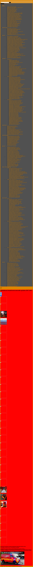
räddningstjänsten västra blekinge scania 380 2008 (16, 258)
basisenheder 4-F (9, 59)
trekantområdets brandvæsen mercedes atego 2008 (16, 110)
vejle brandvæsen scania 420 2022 (12, 143)
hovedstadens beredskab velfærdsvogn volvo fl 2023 (14, 40)
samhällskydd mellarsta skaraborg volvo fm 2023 (15, 90)
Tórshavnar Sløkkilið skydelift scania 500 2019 (15, 248)
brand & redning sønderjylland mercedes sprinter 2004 (16, 108)
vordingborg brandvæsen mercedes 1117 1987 (15, 119)
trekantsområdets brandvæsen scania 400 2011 (13, 280)
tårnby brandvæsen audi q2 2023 (13, 112)
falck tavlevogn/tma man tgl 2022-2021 (12, 126)
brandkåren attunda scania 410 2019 (14, 200)
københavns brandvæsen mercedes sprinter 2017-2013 (16, 180)
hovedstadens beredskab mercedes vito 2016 (13, 152)
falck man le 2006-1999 (12, 204)
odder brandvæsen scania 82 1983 (13, 230)
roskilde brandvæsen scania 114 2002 (12, 140)
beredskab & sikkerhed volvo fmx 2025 (12, 263)
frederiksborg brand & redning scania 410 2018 (15, 70)
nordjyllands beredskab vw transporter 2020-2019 (14, 157)
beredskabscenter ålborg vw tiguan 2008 (12, 165)
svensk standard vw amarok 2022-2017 (12, 26)
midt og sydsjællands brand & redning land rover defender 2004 (16, 44)
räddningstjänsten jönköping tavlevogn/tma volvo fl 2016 (15, 131)
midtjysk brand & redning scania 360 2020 (14, 225)
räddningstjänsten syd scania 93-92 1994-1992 (15, 243)
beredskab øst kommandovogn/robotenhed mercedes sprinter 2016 (16, 55)
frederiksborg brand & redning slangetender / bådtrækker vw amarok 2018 (17, 39)
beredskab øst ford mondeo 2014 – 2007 (12, 163)
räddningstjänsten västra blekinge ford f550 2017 (15, 193)
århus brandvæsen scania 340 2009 (13, 124)
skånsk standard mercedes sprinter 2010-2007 (13, 23)
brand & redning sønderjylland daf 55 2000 (15, 191)
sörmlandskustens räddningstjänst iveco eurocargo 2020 (16, 246)
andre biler (3, 35)
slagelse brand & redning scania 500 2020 (13, 279)
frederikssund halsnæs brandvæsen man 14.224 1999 (16, 73)
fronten (3, 5)
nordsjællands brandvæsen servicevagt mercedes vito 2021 (15, 46)
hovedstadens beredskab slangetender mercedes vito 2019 (15, 41)
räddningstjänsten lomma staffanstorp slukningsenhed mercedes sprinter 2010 (19, 88)
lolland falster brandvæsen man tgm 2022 (14, 222)
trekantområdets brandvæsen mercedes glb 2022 (13, 160)
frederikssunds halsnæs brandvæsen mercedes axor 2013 (16, 71)
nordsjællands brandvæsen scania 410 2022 (13, 273)
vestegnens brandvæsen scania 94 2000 (14, 252)
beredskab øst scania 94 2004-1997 (13, 122)
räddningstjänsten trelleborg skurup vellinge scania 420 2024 (17, 249)
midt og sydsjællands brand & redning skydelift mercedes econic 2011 (18, 226)
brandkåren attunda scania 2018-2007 (14, 61)
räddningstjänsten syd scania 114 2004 (14, 242)
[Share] (16, 295)
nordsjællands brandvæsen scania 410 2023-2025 (15, 94)
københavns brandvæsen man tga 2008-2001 (15, 83)
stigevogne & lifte (4, 197)
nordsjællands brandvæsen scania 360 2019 (15, 228)
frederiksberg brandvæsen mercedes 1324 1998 (15, 69)
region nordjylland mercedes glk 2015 (12, 32)
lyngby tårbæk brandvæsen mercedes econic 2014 (15, 223)
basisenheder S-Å (9, 99)
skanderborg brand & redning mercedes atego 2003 (16, 102)
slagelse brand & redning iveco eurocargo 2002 (15, 236)
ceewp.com (20, 566)
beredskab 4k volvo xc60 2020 (11, 146)
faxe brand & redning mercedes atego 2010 (15, 66)
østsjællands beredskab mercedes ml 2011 (12, 164)
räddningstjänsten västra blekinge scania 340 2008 (16, 121)
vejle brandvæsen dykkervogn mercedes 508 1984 (16, 192)
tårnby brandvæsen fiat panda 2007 (13, 114)
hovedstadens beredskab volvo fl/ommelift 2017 (15, 213)
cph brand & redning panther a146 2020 (12, 264)
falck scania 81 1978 (12, 65)
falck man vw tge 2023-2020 (11, 8)
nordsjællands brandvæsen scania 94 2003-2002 (15, 95)
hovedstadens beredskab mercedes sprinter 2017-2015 (14, 16)
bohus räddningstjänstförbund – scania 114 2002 (15, 203)
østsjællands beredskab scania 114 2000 (14, 260)
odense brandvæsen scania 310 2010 (14, 96)
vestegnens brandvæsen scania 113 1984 (12, 283)
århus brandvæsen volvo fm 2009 (11, 145)
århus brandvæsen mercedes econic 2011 (14, 261)
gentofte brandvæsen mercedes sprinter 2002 (13, 14)
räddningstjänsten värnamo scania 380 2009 (15, 257)
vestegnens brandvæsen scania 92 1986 (14, 254)
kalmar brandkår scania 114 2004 (13, 216)
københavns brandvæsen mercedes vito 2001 (13, 154)
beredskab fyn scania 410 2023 (13, 74)
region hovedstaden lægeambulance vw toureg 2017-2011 (15, 31)
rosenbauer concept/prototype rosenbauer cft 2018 (15, 97)
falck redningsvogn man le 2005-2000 (14, 169)
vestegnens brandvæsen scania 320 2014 (12, 282)
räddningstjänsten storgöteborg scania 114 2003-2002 (16, 239)
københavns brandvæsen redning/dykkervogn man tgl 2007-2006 (18, 182)
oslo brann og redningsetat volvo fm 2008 (13, 133)
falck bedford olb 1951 (12, 205)
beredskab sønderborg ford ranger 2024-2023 (13, 49)
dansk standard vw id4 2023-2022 (11, 28)
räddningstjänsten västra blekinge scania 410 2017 (16, 120)
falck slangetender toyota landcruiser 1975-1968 (13, 37)
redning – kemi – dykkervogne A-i (12, 167)
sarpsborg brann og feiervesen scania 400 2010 (15, 100)
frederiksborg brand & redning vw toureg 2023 (13, 148)
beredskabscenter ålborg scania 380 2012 (12, 285)
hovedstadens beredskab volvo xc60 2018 (13, 151)
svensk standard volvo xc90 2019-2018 (12, 24)
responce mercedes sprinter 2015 (11, 20)
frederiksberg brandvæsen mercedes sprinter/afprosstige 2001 (17, 207)
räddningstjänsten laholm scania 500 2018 (13, 138)
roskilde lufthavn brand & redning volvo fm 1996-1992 (14, 276)
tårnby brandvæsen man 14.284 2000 (14, 115)
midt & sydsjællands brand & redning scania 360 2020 (16, 91)
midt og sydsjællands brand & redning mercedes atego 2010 (17, 187)
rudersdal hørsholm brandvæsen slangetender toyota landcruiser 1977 (16, 47)
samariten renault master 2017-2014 (12, 22)
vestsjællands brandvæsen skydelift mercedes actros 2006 (16, 256)
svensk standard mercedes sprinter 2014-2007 (13, 25)
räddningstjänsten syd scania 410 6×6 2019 (13, 142)
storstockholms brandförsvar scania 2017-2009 (15, 240)
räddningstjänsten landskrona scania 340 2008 (15, 221)
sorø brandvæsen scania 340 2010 (13, 237)
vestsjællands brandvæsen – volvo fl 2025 (14, 255)
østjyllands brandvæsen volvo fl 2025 (12, 56)
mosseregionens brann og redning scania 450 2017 (16, 93)
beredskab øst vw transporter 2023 (12, 52)
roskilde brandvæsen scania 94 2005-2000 (14, 98)
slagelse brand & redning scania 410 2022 (14, 104)
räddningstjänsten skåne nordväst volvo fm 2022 (15, 103)
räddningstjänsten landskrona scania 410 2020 (13, 270)
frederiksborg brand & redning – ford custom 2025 (14, 38)
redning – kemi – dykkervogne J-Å (12, 179)
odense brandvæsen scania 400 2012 (12, 274)
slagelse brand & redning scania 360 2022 (14, 235)
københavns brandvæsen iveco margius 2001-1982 (16, 218)
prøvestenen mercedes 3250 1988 (11, 275)
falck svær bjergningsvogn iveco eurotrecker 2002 (14, 129)
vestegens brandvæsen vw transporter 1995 (13, 51)
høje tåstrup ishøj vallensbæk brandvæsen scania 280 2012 (17, 79)
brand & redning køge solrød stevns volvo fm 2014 (16, 84)
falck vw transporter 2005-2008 (11, 10)
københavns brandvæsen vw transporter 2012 (13, 17)
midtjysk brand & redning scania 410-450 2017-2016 (14, 272)
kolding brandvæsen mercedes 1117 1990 (14, 81)
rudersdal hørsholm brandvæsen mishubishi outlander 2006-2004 (16, 34)
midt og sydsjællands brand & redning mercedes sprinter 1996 (17, 188)
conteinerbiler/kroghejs (5, 135)
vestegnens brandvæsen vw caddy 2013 (12, 50)
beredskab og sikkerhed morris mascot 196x (15, 202)
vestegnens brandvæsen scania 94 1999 (14, 253)
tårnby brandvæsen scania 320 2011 (12, 281)
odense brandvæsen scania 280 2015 (14, 231)
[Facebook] (16, 293)
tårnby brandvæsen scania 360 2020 (14, 250)
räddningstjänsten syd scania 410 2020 (14, 105)
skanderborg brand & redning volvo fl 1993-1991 (14, 278)
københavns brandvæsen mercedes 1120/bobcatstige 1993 (17, 219)
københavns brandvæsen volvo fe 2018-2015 (13, 136)
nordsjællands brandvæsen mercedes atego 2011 (15, 229)
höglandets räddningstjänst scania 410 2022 (15, 215)
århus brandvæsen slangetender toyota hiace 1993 (14, 57)
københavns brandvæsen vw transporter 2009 (13, 153)
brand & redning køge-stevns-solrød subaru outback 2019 (15, 155)
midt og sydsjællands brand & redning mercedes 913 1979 (17, 92)
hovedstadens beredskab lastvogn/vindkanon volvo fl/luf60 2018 (16, 42)
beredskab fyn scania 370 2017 (13, 75)
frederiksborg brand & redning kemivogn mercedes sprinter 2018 (18, 172)
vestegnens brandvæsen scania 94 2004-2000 (15, 117)
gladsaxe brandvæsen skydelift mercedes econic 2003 (16, 209)
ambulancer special (4, 27)
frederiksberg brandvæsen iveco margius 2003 (15, 206)
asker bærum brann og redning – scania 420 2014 (15, 199)
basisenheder (4, 58)
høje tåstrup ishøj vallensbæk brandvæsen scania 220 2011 (17, 178)
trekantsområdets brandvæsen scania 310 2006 (15, 111)
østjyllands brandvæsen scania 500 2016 (14, 196)
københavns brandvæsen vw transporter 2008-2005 (14, 18)
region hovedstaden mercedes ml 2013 (12, 30)
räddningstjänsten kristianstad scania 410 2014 (15, 217)
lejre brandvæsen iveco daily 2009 (13, 186)
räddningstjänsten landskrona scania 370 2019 (15, 86)
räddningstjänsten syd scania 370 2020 (14, 241)
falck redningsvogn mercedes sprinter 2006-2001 (15, 168)
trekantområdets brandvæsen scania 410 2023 (15, 109)
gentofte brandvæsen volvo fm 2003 (14, 208)
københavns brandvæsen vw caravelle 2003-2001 (14, 19)
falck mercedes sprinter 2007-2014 (12, 9)
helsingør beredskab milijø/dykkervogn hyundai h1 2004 (16, 176)
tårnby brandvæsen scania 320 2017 (14, 113)
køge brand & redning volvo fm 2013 (14, 220)
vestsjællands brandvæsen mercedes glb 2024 (13, 162)
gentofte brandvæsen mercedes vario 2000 (14, 175)
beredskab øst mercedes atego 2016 (14, 259)
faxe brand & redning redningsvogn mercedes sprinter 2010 (17, 171)
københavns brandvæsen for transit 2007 (14, 183)
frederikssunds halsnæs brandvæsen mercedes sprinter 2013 (17, 72)
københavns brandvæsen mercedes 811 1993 (15, 184)
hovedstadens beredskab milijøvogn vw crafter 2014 (16, 177)
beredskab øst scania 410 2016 (11, 284)
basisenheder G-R (9, 76)
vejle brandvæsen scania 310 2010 (13, 116)
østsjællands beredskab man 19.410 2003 (14, 123)
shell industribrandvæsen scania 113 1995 (12, 277)
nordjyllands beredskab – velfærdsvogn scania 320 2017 (14, 45)
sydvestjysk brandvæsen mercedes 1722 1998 (15, 244)
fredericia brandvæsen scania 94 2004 (14, 67)
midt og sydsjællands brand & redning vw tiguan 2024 (14, 156)
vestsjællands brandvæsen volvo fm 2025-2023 (15, 118)
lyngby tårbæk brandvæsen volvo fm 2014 (14, 89)
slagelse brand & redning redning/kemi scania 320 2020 (16, 189)
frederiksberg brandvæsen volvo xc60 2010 (13, 147)
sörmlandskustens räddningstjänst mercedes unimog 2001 (15, 134)
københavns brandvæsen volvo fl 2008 (14, 82)
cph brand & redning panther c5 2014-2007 (13, 265)
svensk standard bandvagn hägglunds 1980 (13, 48)
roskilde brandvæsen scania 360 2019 (14, 234)
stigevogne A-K (9, 198)
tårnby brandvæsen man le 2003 (13, 251)
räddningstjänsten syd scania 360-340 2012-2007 (15, 107)
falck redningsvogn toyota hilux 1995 (14, 170)
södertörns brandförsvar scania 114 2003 (14, 245)
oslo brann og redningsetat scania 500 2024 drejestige (16, 232)
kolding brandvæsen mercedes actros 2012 (14, 80)
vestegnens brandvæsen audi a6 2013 (12, 161)
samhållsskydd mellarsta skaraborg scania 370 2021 (16, 224)
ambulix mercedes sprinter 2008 (11, 6)
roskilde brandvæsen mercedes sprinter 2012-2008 (14, 21)
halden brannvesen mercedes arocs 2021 (14, 210)
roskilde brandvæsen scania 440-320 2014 (13, 139)
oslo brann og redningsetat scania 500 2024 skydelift (16, 233)
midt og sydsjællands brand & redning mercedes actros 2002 (17, 227)
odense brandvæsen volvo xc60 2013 (12, 158)
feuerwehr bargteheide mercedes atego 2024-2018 (15, 62)
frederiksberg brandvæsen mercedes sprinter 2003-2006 (14, 13)
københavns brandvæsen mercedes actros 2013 (13, 137)
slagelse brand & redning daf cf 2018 (12, 141)
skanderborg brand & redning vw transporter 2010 (14, 159)
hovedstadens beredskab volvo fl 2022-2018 (15, 78)
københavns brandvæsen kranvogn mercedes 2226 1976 (14, 132)
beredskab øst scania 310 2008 (13, 194)
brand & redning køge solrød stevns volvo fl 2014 (14, 269)
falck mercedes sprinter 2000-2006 (12, 11)
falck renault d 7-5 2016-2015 (11, 127)
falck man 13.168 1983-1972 (13, 64)
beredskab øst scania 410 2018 (11, 144)
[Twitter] (16, 294)
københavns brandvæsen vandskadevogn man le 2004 (14, 43)
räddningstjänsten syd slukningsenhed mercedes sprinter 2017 (17, 106)
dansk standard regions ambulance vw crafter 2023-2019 (15, 7)
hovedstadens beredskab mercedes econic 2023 (15, 212)
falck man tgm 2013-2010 (12, 63)
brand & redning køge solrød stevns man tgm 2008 (16, 85)
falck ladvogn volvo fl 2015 (11, 128)
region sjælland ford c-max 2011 (11, 33)
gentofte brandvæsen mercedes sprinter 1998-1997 (14, 15)
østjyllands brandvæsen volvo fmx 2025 (14, 195)
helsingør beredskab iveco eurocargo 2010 (14, 211)
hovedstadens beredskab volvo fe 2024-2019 (13, 268)
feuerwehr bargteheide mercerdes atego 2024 (15, 201)
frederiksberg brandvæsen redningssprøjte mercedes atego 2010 (17, 68)
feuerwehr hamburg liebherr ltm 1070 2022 (13, 130)
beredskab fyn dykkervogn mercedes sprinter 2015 (16, 174)
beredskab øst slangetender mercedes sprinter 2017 (14, 54)
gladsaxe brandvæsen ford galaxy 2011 (12, 150)
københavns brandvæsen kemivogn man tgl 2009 (15, 181)
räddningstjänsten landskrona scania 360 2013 (15, 87)
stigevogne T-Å (9, 247)
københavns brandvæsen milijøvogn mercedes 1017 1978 (17, 185)
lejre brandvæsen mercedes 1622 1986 (12, 271)
